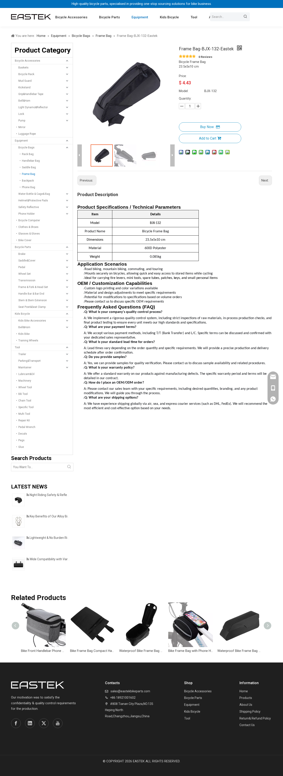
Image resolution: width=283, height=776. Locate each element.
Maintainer (24, 367)
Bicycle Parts (23, 247)
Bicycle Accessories (27, 60)
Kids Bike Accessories (32, 320)
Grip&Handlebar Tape (30, 94)
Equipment (21, 140)
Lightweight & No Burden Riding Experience (59, 537)
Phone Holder (26, 213)
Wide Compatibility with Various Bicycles (57, 559)
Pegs (21, 440)
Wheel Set (24, 273)
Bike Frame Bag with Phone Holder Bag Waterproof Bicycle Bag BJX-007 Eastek (190, 651)
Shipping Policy (249, 711)
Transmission (26, 280)
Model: (183, 91)
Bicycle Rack (26, 74)
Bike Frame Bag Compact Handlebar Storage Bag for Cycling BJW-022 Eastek (92, 651)
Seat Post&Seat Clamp (32, 307)
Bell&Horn (24, 100)
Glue (21, 447)
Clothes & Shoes (28, 227)
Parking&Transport (29, 360)
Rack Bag (28, 154)
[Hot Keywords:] (245, 16)
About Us (245, 704)
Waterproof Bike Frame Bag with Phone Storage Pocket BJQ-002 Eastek (141, 651)
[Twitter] (44, 723)
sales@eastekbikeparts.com (130, 691)
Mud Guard (25, 80)
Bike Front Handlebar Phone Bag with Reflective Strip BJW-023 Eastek (43, 651)
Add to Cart (207, 138)
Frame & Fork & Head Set (33, 287)
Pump (21, 120)
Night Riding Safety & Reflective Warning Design (63, 495)
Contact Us (247, 725)
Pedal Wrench (26, 427)
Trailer (22, 354)
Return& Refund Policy (255, 718)
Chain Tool (24, 400)
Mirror (21, 127)
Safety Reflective (28, 207)
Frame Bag (28, 174)
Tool (17, 347)
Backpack (28, 180)
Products (245, 698)
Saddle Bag (29, 167)
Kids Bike (24, 333)
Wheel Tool (25, 387)
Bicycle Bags (26, 147)
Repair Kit (24, 420)
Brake (21, 254)
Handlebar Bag (31, 160)
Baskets (23, 67)
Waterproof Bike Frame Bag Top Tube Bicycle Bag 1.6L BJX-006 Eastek (239, 651)
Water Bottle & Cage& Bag (34, 193)
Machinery (24, 380)
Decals (22, 433)
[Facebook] (16, 723)
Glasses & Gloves (29, 233)
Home (243, 691)
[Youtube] (58, 723)
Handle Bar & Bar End (31, 293)
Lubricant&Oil (26, 374)
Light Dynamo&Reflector (33, 107)
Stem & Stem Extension (32, 300)
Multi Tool (24, 413)
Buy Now (207, 127)
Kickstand (24, 87)
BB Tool (23, 394)
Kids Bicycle (22, 313)
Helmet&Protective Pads (33, 200)
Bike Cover (24, 240)
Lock (21, 113)
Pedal (21, 267)
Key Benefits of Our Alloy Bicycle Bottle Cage (61, 516)
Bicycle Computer (29, 220)
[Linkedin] (30, 723)
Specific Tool (26, 407)
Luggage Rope (27, 133)
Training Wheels (28, 340)
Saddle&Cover (26, 260)
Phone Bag (28, 187)
